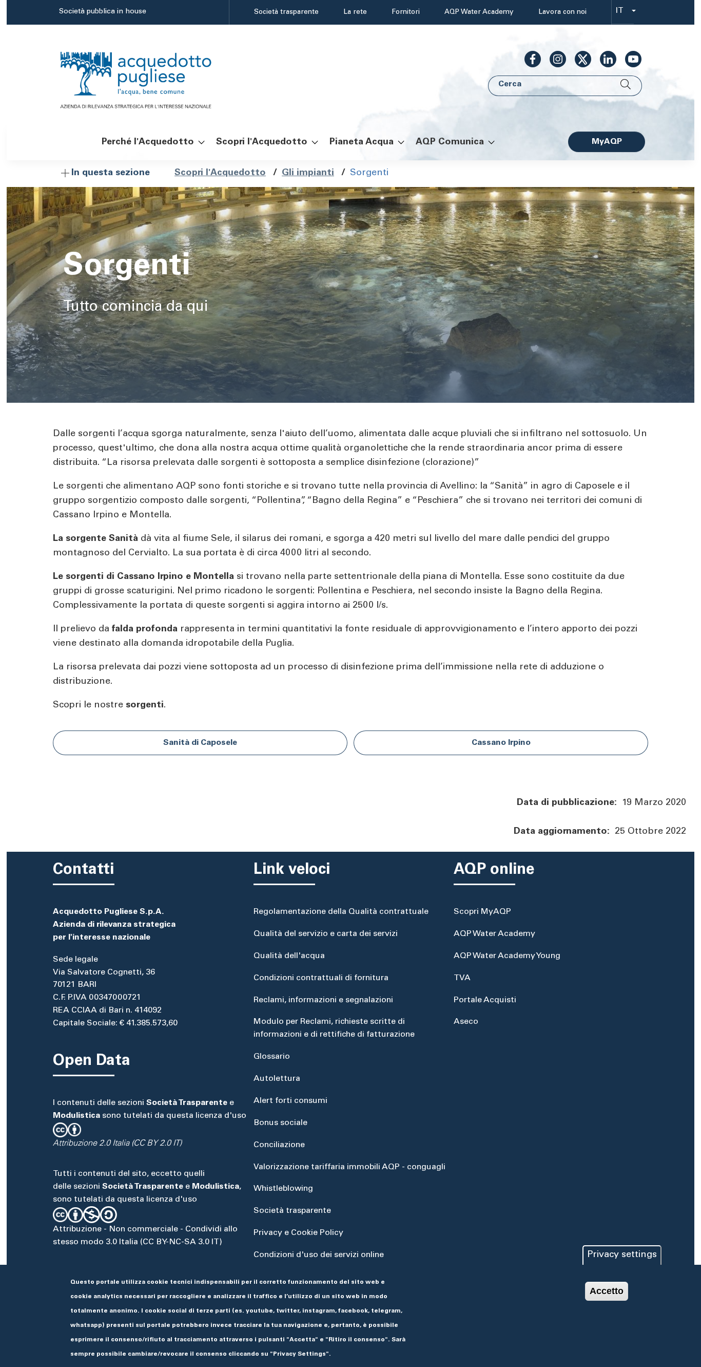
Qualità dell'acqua (289, 956)
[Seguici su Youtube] (629, 59)
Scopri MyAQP (482, 912)
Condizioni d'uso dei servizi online (319, 1255)
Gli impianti (308, 173)
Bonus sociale (280, 1123)
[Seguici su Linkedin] (604, 59)
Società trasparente (286, 12)
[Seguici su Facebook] (528, 59)
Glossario (272, 1057)
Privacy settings (622, 1255)
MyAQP (607, 142)
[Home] (146, 74)
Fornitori (406, 12)
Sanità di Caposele (200, 743)
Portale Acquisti (485, 1000)
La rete (355, 12)
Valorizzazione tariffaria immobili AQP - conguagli (349, 1167)
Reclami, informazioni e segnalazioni (323, 1000)
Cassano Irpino (501, 743)
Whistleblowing (283, 1189)
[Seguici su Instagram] (553, 59)
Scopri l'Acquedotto (220, 173)
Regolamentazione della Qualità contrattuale (341, 912)
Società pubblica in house (102, 11)
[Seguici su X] (579, 59)
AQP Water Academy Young (507, 956)
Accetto (607, 1291)
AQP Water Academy (479, 12)
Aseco (466, 1022)
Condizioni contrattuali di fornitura (321, 978)
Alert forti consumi (290, 1101)
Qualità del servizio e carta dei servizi (326, 934)
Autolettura (277, 1079)
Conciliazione (279, 1145)
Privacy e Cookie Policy (298, 1233)
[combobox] (623, 12)
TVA (462, 978)
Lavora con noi (562, 12)
